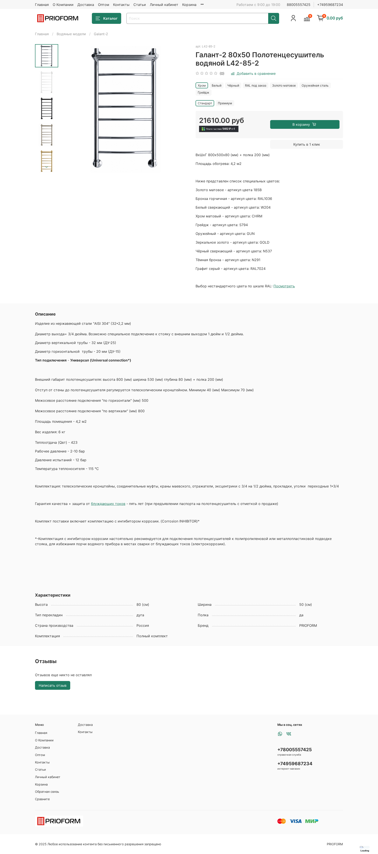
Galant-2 (101, 34)
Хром (202, 85)
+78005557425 (294, 749)
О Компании (63, 4)
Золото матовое (284, 85)
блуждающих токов (108, 503)
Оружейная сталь (315, 85)
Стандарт (205, 103)
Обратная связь (47, 791)
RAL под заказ (255, 85)
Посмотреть (284, 286)
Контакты (121, 4)
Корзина (189, 4)
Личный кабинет (164, 4)
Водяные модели (71, 34)
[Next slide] (46, 167)
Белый (216, 85)
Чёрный (233, 85)
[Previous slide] (69, 108)
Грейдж (203, 92)
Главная (42, 4)
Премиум (225, 103)
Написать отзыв (52, 685)
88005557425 (298, 4)
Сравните (42, 799)
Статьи (139, 4)
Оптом (103, 4)
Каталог (110, 18)
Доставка (85, 4)
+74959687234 (330, 4)
